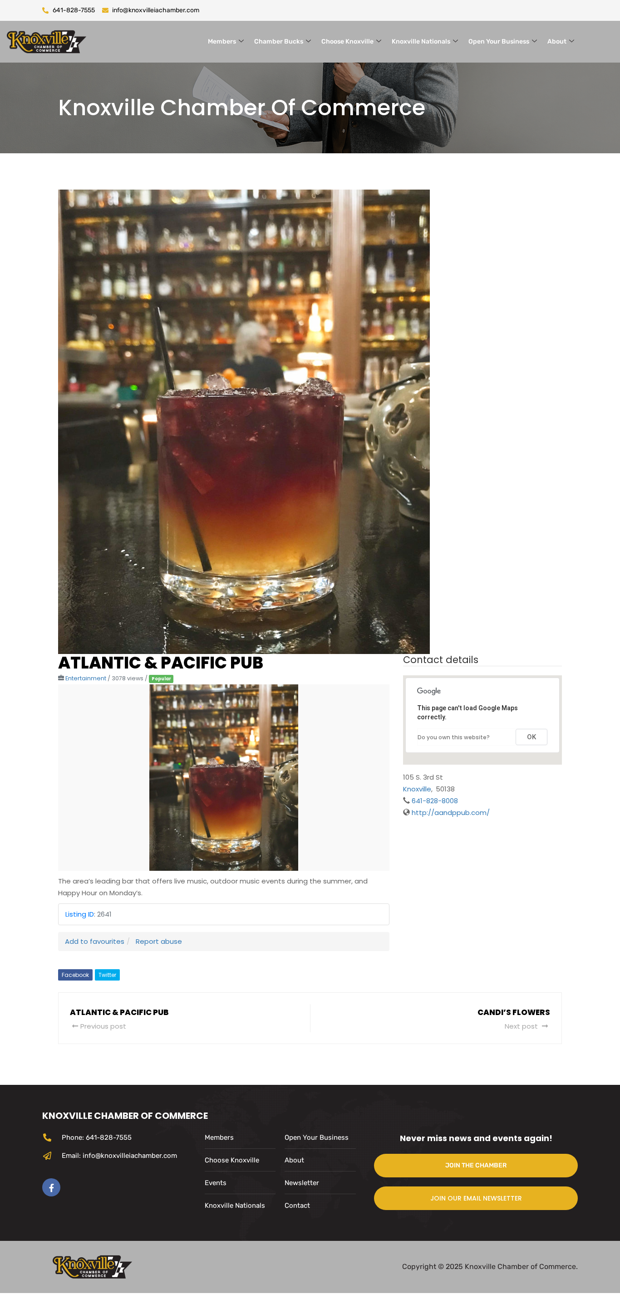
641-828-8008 (435, 800)
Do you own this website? (454, 737)
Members (222, 41)
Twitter (107, 975)
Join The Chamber (476, 1165)
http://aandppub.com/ (451, 812)
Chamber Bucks (278, 41)
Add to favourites (94, 941)
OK (531, 737)
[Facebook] (51, 1187)
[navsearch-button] (603, 40)
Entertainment (85, 678)
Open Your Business (498, 41)
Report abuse (159, 941)
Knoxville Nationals (421, 41)
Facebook (75, 975)
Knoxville (417, 789)
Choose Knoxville (347, 41)
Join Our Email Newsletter (476, 1198)
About (556, 41)
